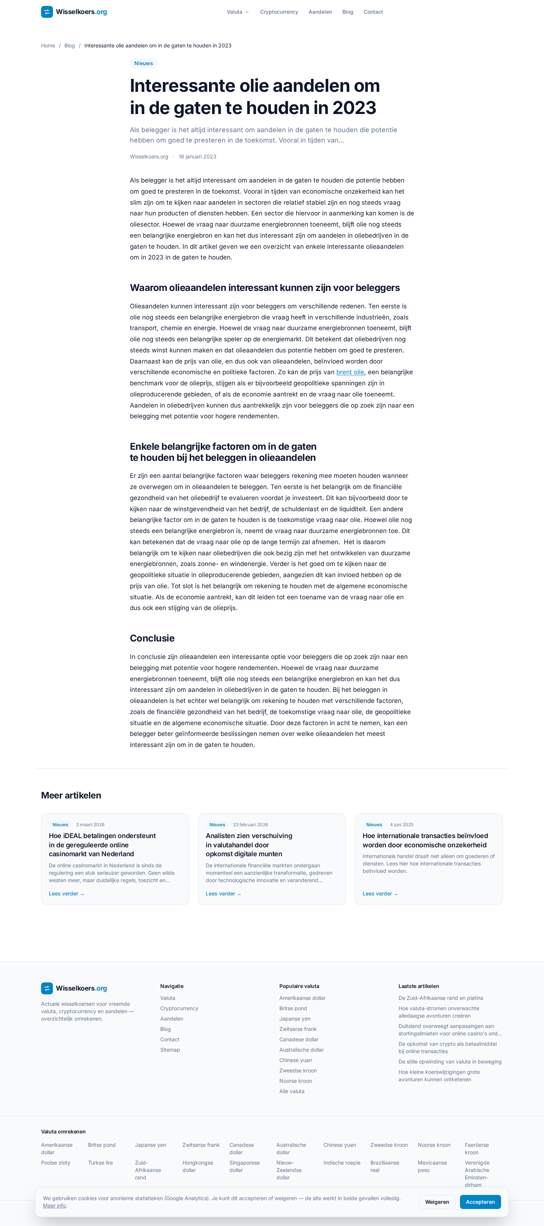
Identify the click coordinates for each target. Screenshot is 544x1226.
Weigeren (437, 1202)
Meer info (54, 1205)
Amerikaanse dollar (302, 998)
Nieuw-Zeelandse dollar (289, 1169)
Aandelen (320, 12)
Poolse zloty (55, 1162)
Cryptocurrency (279, 12)
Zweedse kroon (298, 1070)
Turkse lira (100, 1162)
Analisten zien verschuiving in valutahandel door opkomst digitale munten (249, 845)
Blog (347, 12)
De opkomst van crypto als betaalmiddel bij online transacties (448, 1047)
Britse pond (293, 1008)
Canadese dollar (299, 1039)
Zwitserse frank (298, 1029)
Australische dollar (301, 1049)
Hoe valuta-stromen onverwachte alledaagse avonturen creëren (439, 1012)
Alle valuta (292, 1091)
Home (48, 45)
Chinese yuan (295, 1060)
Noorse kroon (295, 1081)
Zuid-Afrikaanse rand (148, 1169)
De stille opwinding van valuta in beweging (450, 1061)
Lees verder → (67, 893)
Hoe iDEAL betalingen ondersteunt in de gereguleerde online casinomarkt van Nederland (102, 845)
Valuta (234, 12)
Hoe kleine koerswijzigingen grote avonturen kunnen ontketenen (439, 1075)
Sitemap (170, 1049)
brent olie (350, 372)
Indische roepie (341, 1162)
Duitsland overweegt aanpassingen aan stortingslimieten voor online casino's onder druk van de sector (451, 1030)
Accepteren (480, 1202)
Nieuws (143, 63)
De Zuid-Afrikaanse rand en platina (441, 998)
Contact (373, 12)
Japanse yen (294, 1018)
